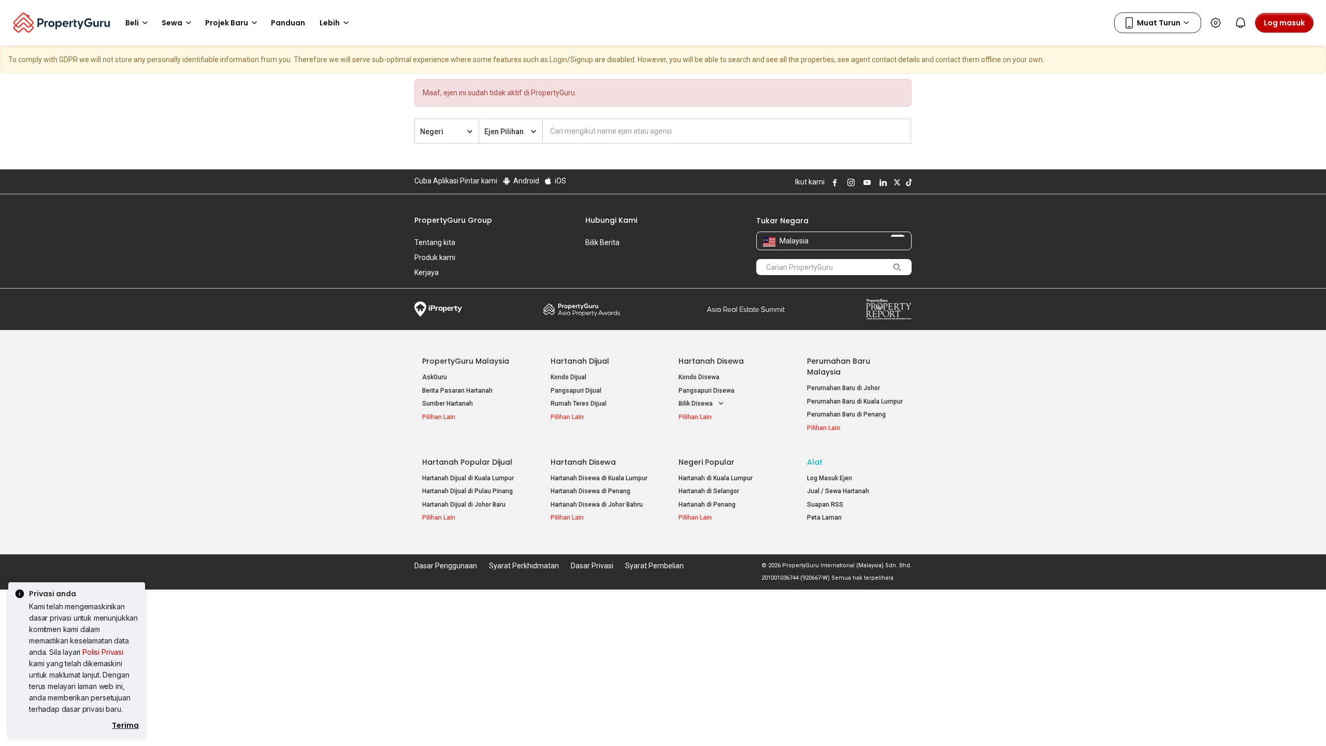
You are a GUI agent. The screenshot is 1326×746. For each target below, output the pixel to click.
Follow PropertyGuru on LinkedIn (881, 182)
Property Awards (582, 309)
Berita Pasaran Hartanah (457, 390)
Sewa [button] (172, 23)
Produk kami (434, 257)
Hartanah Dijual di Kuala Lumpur (468, 478)
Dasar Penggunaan (445, 566)
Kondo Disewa (699, 377)
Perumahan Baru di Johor (843, 388)
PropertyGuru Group (453, 220)
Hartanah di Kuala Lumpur (716, 478)
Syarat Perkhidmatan (524, 566)
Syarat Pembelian (654, 566)
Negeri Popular (706, 462)
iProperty (438, 309)
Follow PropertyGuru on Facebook (833, 182)
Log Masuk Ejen (829, 478)
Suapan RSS (825, 504)
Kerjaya (426, 272)
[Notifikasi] (1240, 22)
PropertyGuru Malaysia (465, 361)
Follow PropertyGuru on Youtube (865, 182)
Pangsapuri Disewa (706, 390)
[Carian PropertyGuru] (897, 266)
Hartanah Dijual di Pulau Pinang (467, 491)
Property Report (889, 309)
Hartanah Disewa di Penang (590, 491)
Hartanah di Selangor (709, 491)
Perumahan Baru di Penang (846, 414)
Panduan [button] (288, 23)
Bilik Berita (602, 242)
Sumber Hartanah (447, 403)
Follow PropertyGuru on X (895, 182)
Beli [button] (132, 23)
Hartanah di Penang (707, 504)
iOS (559, 181)
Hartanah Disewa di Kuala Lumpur (599, 478)
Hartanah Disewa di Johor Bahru (597, 504)
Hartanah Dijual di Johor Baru (464, 504)
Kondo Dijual (568, 377)
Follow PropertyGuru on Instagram (849, 182)
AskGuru (434, 377)
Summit (746, 309)
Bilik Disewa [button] (696, 403)
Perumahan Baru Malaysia (838, 366)
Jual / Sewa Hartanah (838, 491)
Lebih (330, 23)
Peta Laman (824, 517)
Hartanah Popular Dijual (467, 462)
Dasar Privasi (592, 566)
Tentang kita (434, 242)
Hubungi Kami (611, 220)
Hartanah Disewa (711, 361)
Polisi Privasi (102, 652)
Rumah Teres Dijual (579, 403)
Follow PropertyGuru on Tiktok (907, 182)
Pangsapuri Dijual (576, 390)
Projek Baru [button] (226, 23)
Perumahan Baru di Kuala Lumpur (855, 401)
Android (525, 181)
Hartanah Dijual (580, 361)
